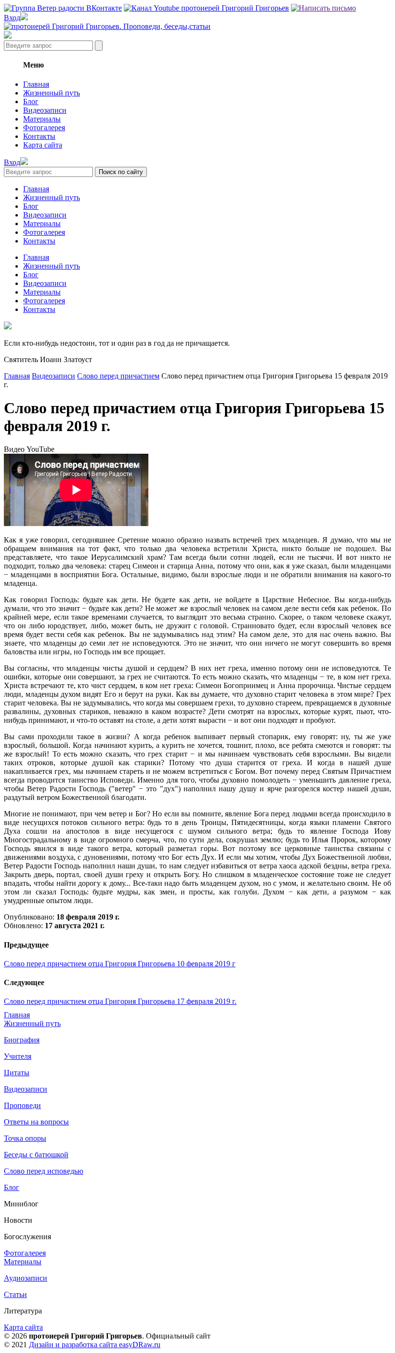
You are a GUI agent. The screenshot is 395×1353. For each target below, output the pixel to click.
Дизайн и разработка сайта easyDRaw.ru (94, 1344)
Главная (36, 84)
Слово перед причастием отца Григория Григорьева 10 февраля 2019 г (120, 964)
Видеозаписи (44, 110)
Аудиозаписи (25, 1278)
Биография (22, 1040)
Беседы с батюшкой (36, 1154)
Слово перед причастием (118, 376)
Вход (12, 18)
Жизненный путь (51, 93)
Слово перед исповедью (43, 1171)
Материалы (42, 119)
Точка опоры (25, 1138)
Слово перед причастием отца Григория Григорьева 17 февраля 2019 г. (120, 1001)
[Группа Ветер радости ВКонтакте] (63, 8)
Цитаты (16, 1073)
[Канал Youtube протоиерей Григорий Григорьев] (206, 8)
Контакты (39, 136)
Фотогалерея (44, 127)
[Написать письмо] (323, 8)
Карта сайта (42, 145)
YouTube (40, 449)
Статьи (15, 1294)
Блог (31, 101)
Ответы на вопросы (36, 1122)
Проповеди (22, 1105)
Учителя (17, 1056)
